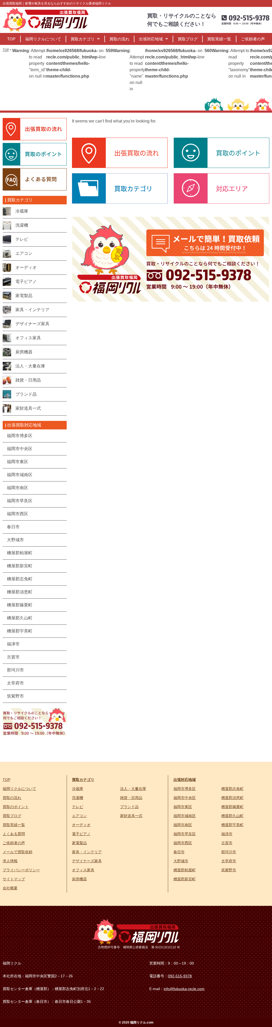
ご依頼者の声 (253, 39)
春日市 (179, 852)
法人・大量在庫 (133, 789)
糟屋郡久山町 (232, 816)
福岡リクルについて (43, 39)
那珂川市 (228, 852)
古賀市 (226, 843)
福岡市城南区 (184, 816)
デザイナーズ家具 (87, 861)
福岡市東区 (182, 807)
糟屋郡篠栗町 (232, 807)
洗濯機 (77, 798)
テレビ (77, 807)
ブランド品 (129, 807)
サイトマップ (14, 879)
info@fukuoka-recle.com (184, 989)
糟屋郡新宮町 (184, 879)
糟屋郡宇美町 (232, 825)
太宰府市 (228, 861)
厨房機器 (79, 879)
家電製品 (79, 843)
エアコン (79, 816)
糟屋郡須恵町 (232, 798)
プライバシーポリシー (21, 870)
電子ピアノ (81, 834)
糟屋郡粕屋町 (184, 870)
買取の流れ (119, 39)
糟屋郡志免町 (232, 789)
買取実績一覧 (219, 39)
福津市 (226, 834)
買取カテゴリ (83, 39)
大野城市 (180, 861)
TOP (11, 39)
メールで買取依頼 (17, 852)
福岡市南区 (182, 825)
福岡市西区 (182, 843)
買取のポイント (16, 807)
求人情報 (10, 861)
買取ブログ (188, 39)
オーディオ (81, 825)
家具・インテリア (87, 852)
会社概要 (10, 888)
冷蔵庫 (77, 789)
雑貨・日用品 (131, 798)
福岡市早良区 (184, 834)
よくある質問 (14, 834)
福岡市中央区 (184, 798)
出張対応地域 (151, 39)
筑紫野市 (228, 870)
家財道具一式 (131, 816)
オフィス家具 (83, 870)
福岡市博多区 (184, 789)
